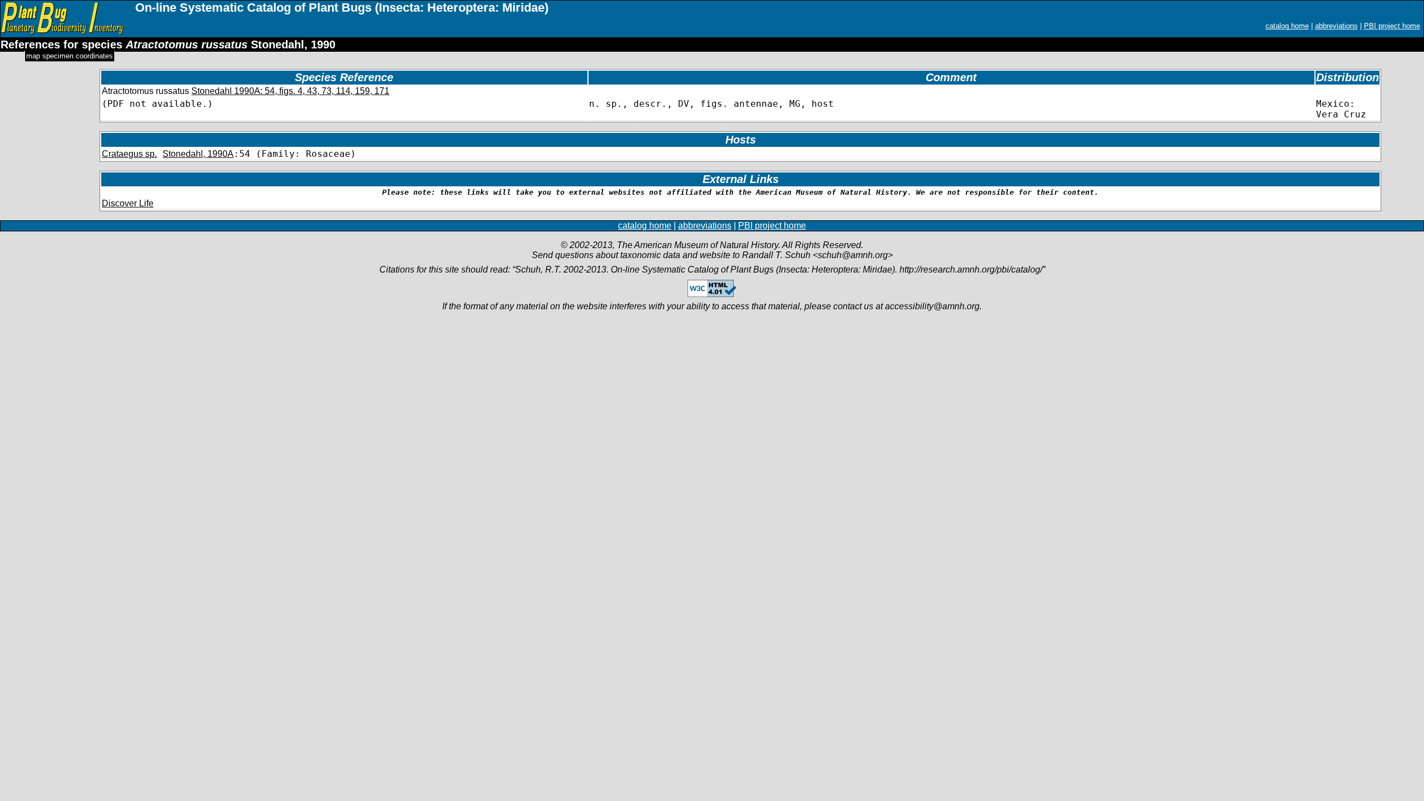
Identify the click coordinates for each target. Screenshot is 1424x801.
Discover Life (128, 203)
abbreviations (1336, 26)
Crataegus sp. (129, 154)
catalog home (1287, 26)
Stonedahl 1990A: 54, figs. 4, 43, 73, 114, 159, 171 (290, 91)
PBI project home (1392, 26)
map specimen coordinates (69, 56)
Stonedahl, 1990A (198, 154)
